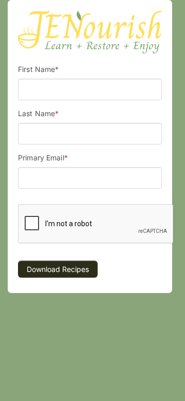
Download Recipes (58, 269)
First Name (38, 69)
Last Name (38, 113)
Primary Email (43, 157)
